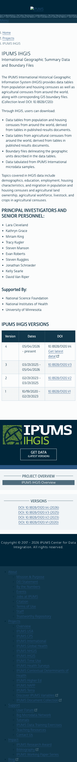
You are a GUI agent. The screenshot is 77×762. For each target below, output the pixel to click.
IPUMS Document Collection (37, 700)
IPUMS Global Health (31, 646)
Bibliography (25, 750)
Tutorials (22, 720)
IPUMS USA (24, 631)
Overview (23, 626)
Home (6, 33)
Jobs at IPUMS (27, 597)
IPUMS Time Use (28, 661)
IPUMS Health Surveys (32, 666)
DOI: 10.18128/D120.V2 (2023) (38, 517)
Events (21, 592)
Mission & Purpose (30, 577)
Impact (13, 740)
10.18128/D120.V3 (60, 365)
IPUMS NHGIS (26, 651)
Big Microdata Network (33, 715)
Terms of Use (26, 607)
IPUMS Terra (25, 690)
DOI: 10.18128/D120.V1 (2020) (38, 522)
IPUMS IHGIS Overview (39, 483)
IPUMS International (31, 641)
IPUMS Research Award (34, 745)
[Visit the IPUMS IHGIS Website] (38, 435)
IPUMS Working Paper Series (37, 755)
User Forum (25, 710)
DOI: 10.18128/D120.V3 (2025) (38, 513)
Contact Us (24, 735)
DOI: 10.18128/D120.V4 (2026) (38, 508)
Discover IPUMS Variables (35, 695)
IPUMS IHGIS (25, 656)
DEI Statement (27, 582)
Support (14, 705)
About (12, 572)
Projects (8, 38)
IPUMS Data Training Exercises (39, 725)
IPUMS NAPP (25, 685)
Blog (11, 759)
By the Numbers (28, 587)
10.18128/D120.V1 (59, 391)
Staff (20, 611)
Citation (22, 602)
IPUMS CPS (24, 636)
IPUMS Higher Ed (28, 681)
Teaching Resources (31, 730)
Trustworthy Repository (33, 616)
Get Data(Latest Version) (38, 454)
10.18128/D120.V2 (59, 378)
